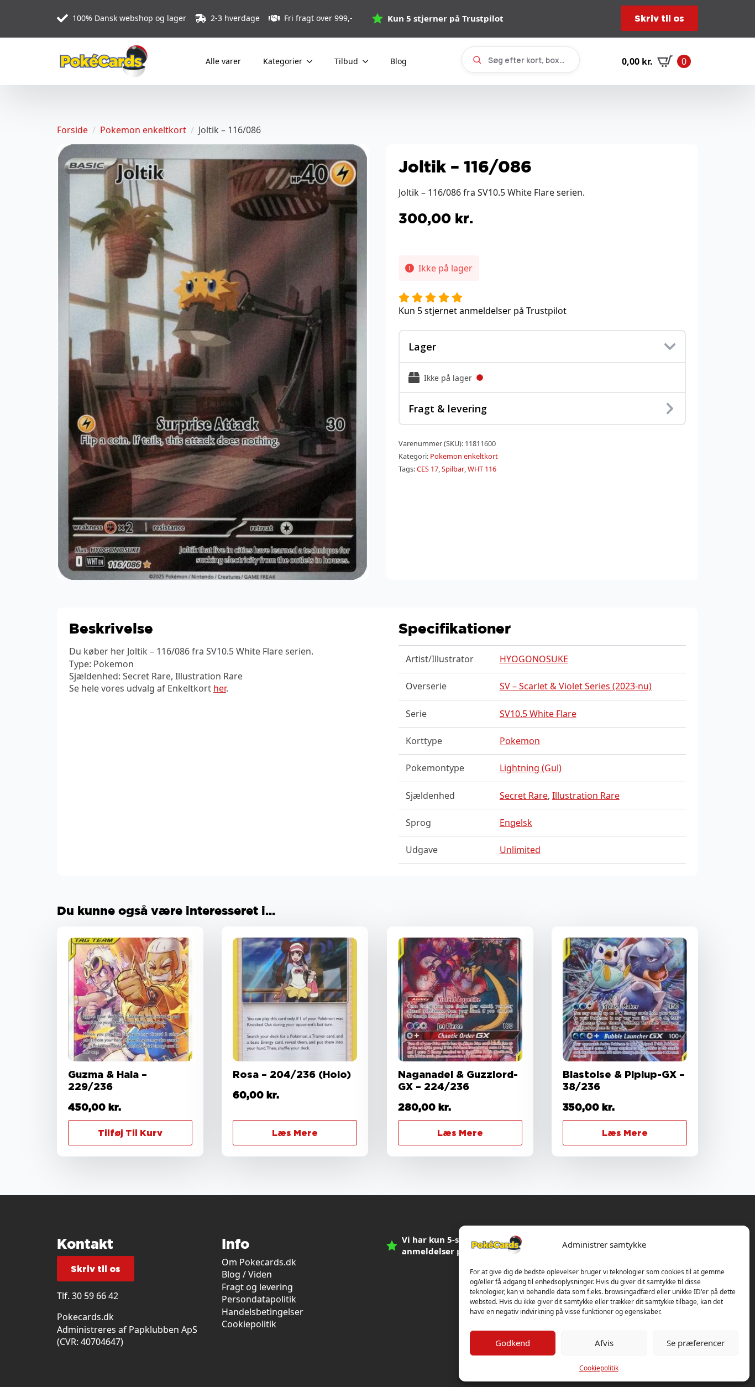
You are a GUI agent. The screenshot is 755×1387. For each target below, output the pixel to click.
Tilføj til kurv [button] (130, 1133)
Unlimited (520, 850)
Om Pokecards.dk (259, 1262)
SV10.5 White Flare (538, 714)
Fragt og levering (257, 1287)
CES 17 (427, 469)
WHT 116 (482, 469)
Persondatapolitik (259, 1299)
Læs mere (295, 1133)
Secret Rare (524, 795)
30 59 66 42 (95, 1296)
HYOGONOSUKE (534, 659)
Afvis (604, 1342)
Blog (398, 61)
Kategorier (282, 61)
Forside (72, 130)
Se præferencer (696, 1342)
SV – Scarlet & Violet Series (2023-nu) (576, 686)
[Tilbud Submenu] (368, 61)
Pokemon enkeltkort (143, 130)
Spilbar (453, 469)
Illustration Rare (586, 795)
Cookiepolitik (598, 1368)
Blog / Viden (247, 1274)
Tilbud (346, 61)
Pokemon (520, 741)
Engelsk (516, 823)
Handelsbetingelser (262, 1312)
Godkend (512, 1342)
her (219, 688)
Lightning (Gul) (531, 768)
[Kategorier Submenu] (312, 61)
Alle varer (223, 61)
